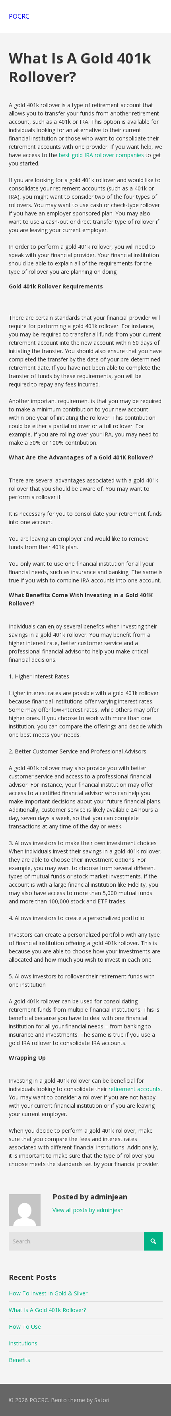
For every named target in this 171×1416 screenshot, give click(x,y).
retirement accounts (135, 1089)
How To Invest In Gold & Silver (48, 1293)
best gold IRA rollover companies (101, 155)
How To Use (25, 1326)
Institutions (23, 1343)
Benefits (19, 1360)
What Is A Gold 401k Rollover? (47, 1310)
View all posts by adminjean (88, 1210)
